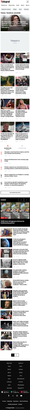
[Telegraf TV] (21, 395)
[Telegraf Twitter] (12, 395)
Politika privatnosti (12, 404)
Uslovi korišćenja (24, 401)
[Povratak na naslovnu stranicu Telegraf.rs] (5, 2)
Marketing (9, 401)
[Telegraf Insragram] (17, 395)
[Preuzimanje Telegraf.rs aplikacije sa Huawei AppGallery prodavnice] (24, 392)
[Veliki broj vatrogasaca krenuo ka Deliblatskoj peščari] (15, 210)
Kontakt (20, 404)
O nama (4, 401)
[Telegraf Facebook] (8, 395)
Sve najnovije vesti (15, 192)
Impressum (16, 401)
